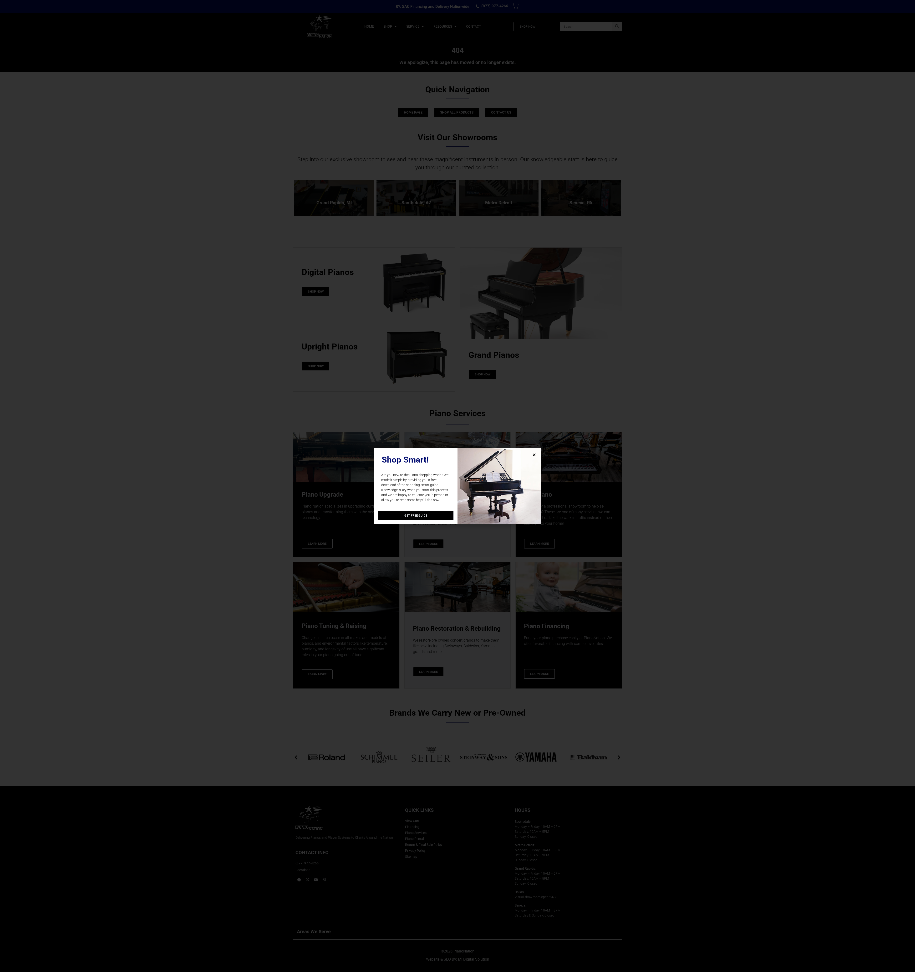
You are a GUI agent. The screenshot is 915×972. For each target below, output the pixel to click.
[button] (534, 455)
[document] (457, 486)
